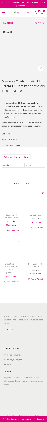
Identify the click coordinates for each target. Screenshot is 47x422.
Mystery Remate (17, 145)
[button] (9, 139)
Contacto (7, 364)
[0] (36, 12)
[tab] (23, 156)
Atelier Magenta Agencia (14, 359)
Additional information (16, 156)
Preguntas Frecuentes (13, 355)
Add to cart (12, 225)
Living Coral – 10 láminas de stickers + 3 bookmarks (11, 266)
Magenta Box (35, 215)
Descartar (41, 419)
